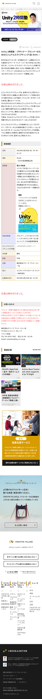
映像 (31, 593)
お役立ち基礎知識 (21, 629)
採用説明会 (5, 604)
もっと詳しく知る (21, 525)
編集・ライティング (13, 608)
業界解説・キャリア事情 (21, 616)
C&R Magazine (21, 633)
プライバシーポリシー (9, 676)
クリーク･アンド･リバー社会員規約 (12, 679)
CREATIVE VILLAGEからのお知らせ (35, 609)
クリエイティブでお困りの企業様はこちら (21, 564)
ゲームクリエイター (21, 600)
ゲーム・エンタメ (35, 597)
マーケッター (21, 610)
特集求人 (4, 601)
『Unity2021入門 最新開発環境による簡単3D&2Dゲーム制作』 (27, 200)
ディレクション (13, 618)
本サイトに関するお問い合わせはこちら (21, 557)
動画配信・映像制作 (13, 603)
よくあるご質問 (12, 572)
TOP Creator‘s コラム (21, 585)
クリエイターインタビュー (21, 623)
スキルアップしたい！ (13, 585)
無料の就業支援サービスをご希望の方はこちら (21, 463)
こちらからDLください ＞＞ (26, 246)
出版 (31, 604)
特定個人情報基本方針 (9, 682)
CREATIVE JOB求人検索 (5, 596)
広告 (31, 601)
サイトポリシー (23, 682)
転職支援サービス (5, 608)
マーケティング (13, 613)
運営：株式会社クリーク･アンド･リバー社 (14, 672)
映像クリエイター (21, 605)
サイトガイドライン (29, 572)
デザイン (13, 594)
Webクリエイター (21, 595)
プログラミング (13, 598)
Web (31, 590)
